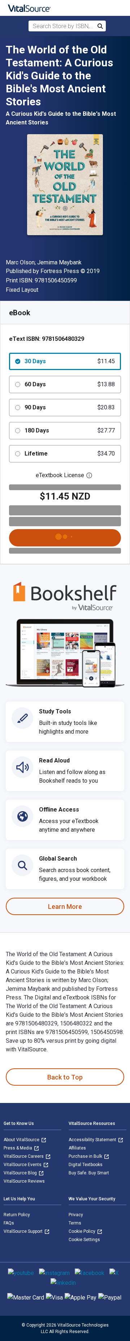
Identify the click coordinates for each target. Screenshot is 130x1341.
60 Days (70, 384)
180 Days (70, 430)
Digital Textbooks (86, 1164)
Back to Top (65, 1077)
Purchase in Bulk (86, 1156)
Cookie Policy (82, 1231)
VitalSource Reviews (24, 1181)
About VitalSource (22, 1139)
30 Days (70, 361)
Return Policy (17, 1214)
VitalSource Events (23, 1164)
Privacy (76, 1214)
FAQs (9, 1223)
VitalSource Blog (21, 1172)
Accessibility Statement (93, 1139)
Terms (75, 1223)
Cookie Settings (84, 1239)
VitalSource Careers (24, 1156)
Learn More (65, 906)
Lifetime (70, 453)
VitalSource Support (24, 1231)
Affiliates (77, 1148)
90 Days (70, 407)
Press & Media (18, 1148)
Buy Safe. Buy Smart (89, 1172)
